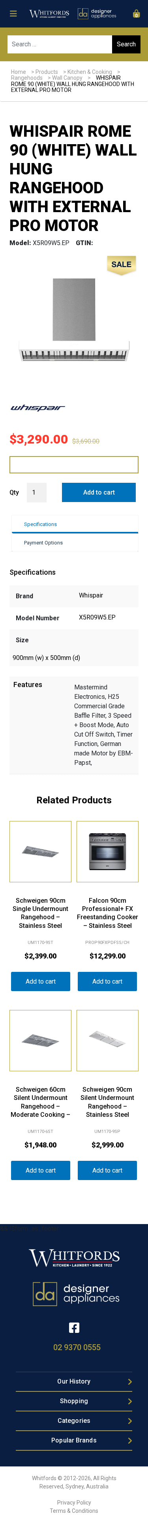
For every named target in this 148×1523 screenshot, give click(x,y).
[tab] (74, 524)
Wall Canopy (67, 78)
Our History (73, 1381)
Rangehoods (27, 78)
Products (47, 72)
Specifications (40, 524)
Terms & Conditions (74, 1511)
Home (18, 72)
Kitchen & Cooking (89, 72)
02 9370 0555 (77, 1347)
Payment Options (43, 543)
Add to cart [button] (41, 981)
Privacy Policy (74, 1502)
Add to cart (99, 492)
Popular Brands (73, 1440)
